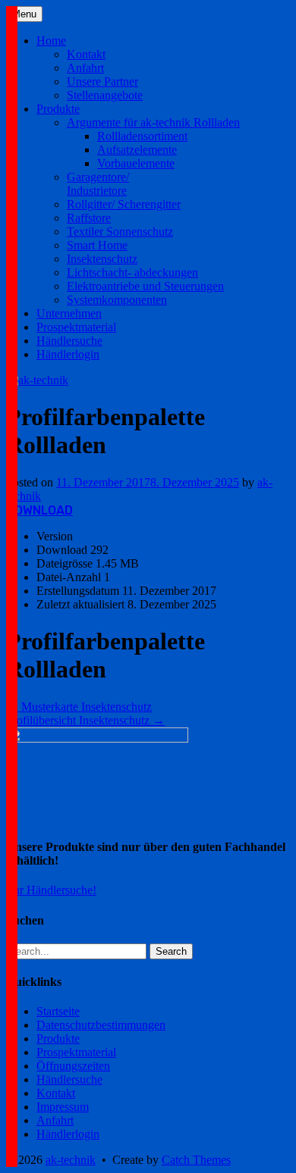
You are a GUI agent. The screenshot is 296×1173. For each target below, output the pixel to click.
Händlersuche (69, 340)
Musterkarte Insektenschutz (79, 706)
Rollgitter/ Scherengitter (124, 204)
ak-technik (71, 1159)
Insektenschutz (102, 258)
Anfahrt (85, 67)
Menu (24, 14)
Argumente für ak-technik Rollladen (153, 122)
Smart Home (97, 245)
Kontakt (86, 54)
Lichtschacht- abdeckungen (132, 272)
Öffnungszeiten (73, 1065)
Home (51, 40)
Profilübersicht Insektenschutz (85, 720)
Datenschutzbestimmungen (100, 1024)
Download (39, 510)
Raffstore (89, 217)
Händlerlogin (67, 354)
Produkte (58, 108)
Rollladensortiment (142, 136)
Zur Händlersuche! (51, 890)
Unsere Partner (102, 81)
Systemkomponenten (117, 299)
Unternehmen (69, 313)
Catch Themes (196, 1159)
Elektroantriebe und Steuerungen (145, 286)
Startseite (58, 1011)
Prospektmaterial (76, 327)
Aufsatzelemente (137, 149)
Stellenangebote (105, 95)
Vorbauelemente (136, 163)
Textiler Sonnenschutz (120, 231)
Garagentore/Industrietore (98, 183)
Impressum (62, 1106)
